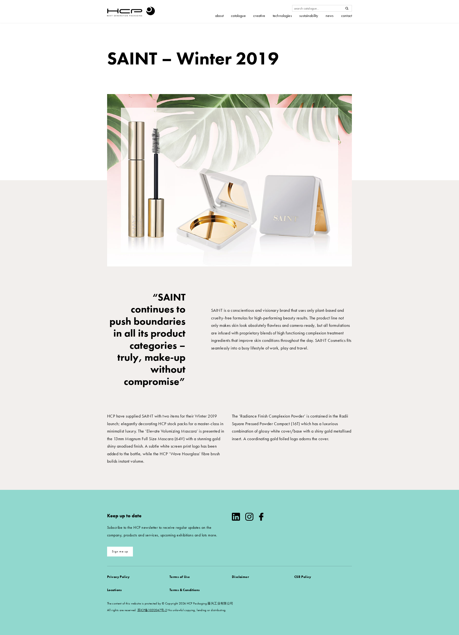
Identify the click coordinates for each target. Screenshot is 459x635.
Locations (114, 590)
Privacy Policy (118, 577)
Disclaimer (240, 577)
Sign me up (120, 551)
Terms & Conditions (184, 590)
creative (259, 15)
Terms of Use (179, 577)
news (330, 15)
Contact (346, 15)
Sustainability (308, 15)
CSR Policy (302, 577)
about (219, 15)
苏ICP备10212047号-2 (152, 610)
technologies (282, 15)
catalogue (238, 15)
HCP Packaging (131, 11)
